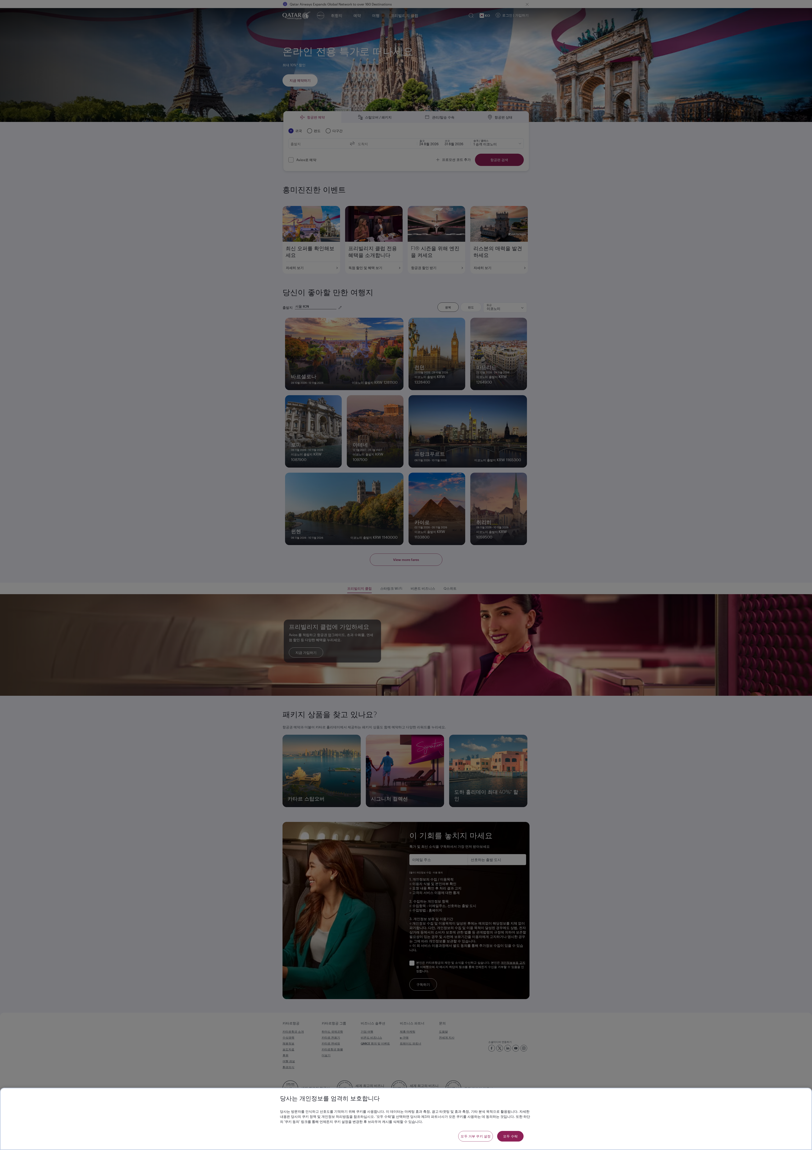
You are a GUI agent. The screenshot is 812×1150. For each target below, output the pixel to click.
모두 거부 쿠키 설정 (476, 1136)
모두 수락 (510, 1136)
